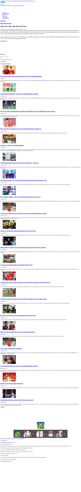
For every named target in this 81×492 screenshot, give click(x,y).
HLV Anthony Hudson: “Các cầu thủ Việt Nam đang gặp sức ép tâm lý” (20, 197)
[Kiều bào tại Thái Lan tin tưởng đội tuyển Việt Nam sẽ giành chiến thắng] (9, 73)
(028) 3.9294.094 (3, 442)
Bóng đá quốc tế (5, 14)
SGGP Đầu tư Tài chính (23, 0)
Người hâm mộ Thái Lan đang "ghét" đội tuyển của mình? (16, 400)
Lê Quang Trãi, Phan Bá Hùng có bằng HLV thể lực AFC (16, 265)
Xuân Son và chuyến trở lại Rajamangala (12, 145)
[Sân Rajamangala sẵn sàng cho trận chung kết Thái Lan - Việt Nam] (9, 160)
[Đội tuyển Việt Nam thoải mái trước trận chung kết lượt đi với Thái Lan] (9, 126)
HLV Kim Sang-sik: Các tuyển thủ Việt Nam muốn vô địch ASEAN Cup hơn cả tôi (23, 180)
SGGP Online (10, 0)
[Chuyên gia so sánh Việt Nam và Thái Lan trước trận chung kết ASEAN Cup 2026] (9, 211)
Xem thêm (2, 407)
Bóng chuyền (5, 16)
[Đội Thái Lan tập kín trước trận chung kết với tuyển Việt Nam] (9, 313)
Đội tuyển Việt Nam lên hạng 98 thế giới (11, 383)
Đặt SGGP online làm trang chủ (6, 461)
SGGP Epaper (32, 0)
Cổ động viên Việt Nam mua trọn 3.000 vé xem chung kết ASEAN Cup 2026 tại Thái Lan (25, 282)
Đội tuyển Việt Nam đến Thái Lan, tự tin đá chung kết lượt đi (17, 332)
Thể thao (2, 20)
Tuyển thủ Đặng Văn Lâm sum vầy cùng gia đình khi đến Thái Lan (19, 366)
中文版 (28, 0)
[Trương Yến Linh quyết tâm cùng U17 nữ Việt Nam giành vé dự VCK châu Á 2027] (9, 296)
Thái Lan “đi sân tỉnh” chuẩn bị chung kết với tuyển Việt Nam (17, 231)
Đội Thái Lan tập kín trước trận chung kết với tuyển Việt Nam (18, 315)
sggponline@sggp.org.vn (11, 442)
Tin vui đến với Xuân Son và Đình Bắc (11, 348)
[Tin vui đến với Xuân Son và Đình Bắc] (9, 346)
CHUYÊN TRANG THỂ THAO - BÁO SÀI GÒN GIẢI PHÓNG (12, 5)
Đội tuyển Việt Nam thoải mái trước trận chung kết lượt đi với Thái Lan (20, 129)
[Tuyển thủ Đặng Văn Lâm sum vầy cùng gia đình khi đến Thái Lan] (9, 363)
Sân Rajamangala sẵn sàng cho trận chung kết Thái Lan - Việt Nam (19, 163)
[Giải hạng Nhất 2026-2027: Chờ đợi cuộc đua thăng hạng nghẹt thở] (9, 91)
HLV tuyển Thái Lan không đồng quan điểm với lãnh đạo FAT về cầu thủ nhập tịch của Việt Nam (27, 111)
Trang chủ (4, 12)
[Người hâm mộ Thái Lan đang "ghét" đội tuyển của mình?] (9, 397)
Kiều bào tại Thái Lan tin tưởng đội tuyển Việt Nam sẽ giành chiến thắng (20, 76)
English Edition (16, 0)
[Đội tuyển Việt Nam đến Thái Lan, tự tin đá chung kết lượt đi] (9, 329)
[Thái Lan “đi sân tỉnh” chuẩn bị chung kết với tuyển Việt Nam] (9, 228)
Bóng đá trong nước (6, 13)
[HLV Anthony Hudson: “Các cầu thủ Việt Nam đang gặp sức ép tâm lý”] (9, 194)
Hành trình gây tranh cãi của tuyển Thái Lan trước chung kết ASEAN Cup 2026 (23, 247)
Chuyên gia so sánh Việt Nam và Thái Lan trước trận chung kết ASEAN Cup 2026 (23, 213)
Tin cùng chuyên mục (5, 63)
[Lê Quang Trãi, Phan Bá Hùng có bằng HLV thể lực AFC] (9, 262)
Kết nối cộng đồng (6, 18)
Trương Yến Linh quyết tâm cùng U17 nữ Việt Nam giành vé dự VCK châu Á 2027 (23, 299)
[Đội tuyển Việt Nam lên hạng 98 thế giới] (9, 381)
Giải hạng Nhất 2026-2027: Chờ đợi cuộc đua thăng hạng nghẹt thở (19, 94)
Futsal (4, 15)
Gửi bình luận (3, 61)
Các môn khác (5, 17)
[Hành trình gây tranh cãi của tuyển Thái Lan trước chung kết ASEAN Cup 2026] (9, 245)
